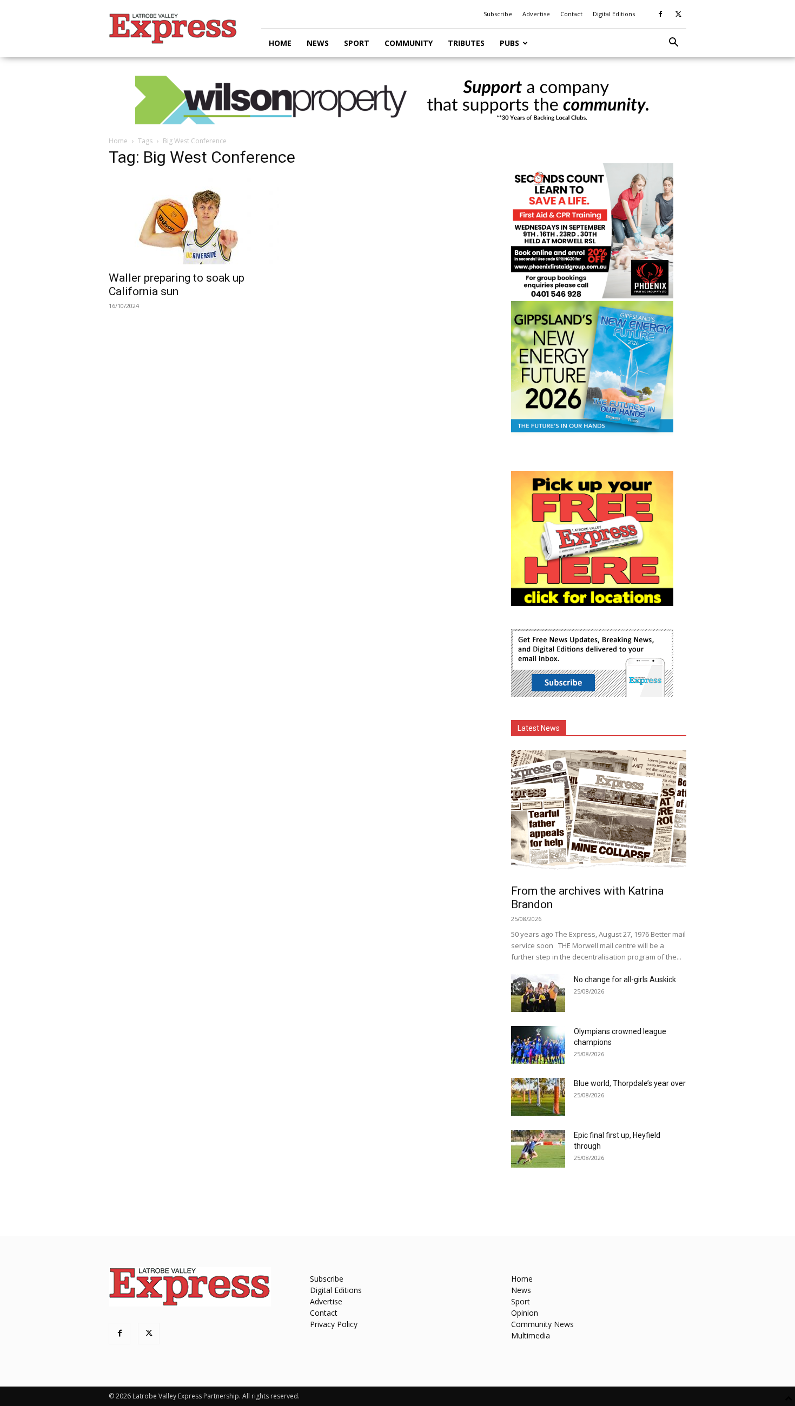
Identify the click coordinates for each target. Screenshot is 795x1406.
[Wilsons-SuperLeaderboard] (397, 100)
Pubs (509, 43)
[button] (673, 43)
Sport (356, 43)
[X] (678, 14)
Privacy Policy (333, 1324)
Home (280, 43)
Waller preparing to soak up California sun (176, 284)
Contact (571, 14)
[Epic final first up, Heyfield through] (538, 1149)
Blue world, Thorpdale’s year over (630, 1083)
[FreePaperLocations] (592, 603)
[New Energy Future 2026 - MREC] (592, 433)
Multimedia (530, 1335)
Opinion (524, 1313)
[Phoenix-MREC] (592, 295)
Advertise (536, 14)
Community (409, 43)
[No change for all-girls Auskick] (538, 993)
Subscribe (497, 14)
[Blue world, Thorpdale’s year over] (538, 1097)
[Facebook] (660, 14)
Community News (542, 1324)
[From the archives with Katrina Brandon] (598, 813)
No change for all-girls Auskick (625, 979)
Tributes (466, 43)
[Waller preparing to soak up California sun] (196, 221)
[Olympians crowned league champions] (538, 1045)
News (318, 43)
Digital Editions (614, 14)
